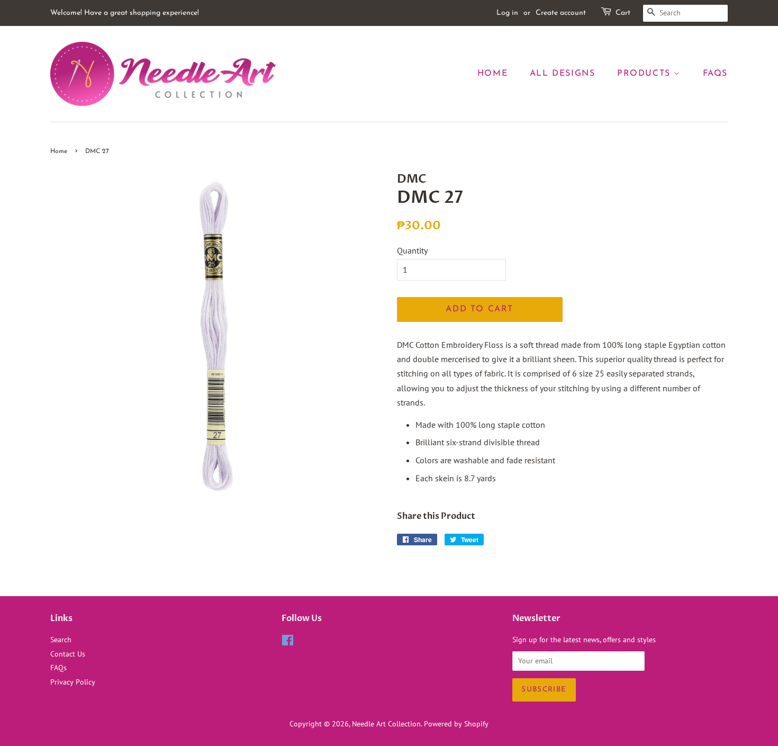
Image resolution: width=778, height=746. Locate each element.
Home (492, 73)
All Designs (562, 73)
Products (645, 73)
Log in (507, 13)
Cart (623, 13)
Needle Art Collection (386, 724)
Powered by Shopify (456, 724)
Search (60, 639)
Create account (561, 13)
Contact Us (67, 654)
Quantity (412, 250)
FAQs (715, 73)
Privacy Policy (72, 682)
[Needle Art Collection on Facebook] (288, 642)
